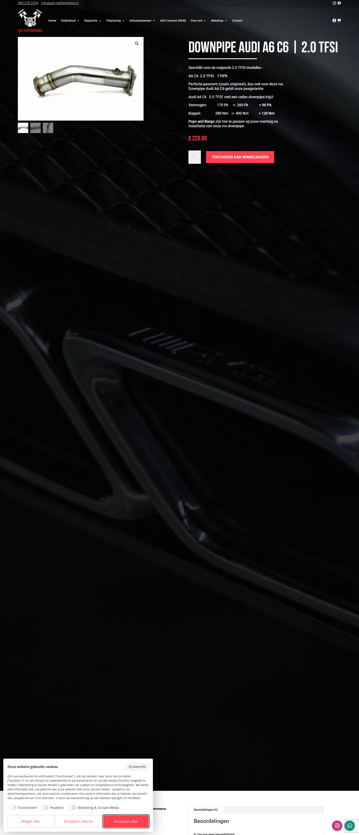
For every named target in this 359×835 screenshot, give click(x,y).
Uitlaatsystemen (140, 20)
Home (52, 20)
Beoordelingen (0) (206, 809)
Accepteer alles (126, 821)
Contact (237, 20)
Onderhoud (68, 20)
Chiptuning (113, 20)
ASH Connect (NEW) (173, 20)
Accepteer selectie (78, 821)
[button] (137, 43)
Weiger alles (30, 821)
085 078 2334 (28, 3)
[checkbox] (22, 807)
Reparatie (90, 20)
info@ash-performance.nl (59, 3)
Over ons (196, 20)
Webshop (217, 20)
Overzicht (139, 767)
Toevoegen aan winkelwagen (240, 157)
